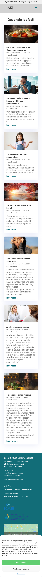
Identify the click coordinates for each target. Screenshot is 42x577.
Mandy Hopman (15, 52)
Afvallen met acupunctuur (17, 327)
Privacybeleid (21, 574)
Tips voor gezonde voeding (18, 395)
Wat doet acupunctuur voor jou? (16, 496)
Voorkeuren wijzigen (21, 569)
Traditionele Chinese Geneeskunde (18, 490)
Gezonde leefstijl (11, 55)
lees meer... (12, 69)
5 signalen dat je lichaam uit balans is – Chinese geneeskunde (18, 101)
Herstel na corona (11, 493)
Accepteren (21, 562)
